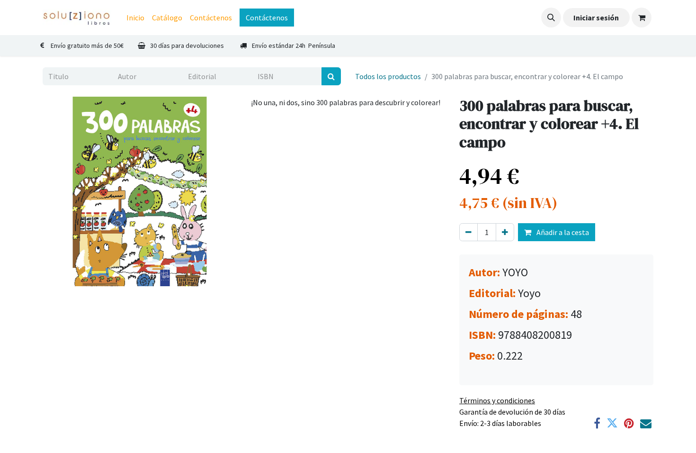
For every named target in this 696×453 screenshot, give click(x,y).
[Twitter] (612, 423)
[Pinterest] (629, 423)
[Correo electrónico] (645, 423)
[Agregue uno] (505, 232)
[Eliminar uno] (468, 232)
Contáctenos (267, 17)
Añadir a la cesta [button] (562, 232)
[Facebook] (597, 423)
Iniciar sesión (596, 17)
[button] (551, 17)
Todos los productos (388, 76)
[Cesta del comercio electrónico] (641, 17)
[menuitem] (135, 17)
